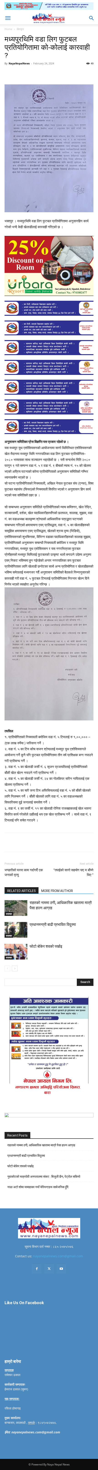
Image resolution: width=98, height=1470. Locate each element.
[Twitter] (34, 73)
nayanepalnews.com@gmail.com (58, 1256)
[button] (7, 18)
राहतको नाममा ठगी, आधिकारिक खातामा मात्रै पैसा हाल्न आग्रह (41, 1145)
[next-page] (15, 968)
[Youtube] (61, 1268)
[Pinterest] (44, 73)
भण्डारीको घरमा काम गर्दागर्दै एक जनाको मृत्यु (24, 872)
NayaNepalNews (19, 63)
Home (8, 29)
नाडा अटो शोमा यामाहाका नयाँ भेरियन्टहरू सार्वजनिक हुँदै (37, 1187)
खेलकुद (20, 29)
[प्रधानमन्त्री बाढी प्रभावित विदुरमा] (16, 930)
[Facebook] (23, 73)
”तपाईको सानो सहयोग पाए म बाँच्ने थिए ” (73, 872)
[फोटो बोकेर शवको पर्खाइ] (16, 952)
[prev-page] (7, 968)
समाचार (9, 913)
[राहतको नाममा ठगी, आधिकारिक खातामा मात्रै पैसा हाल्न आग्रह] (16, 908)
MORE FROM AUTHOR (57, 891)
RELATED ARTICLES (21, 891)
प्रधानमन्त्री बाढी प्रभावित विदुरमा (53, 924)
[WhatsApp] (54, 73)
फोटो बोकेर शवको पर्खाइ (46, 946)
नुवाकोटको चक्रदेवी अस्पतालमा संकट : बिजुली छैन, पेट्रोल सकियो (43, 1176)
